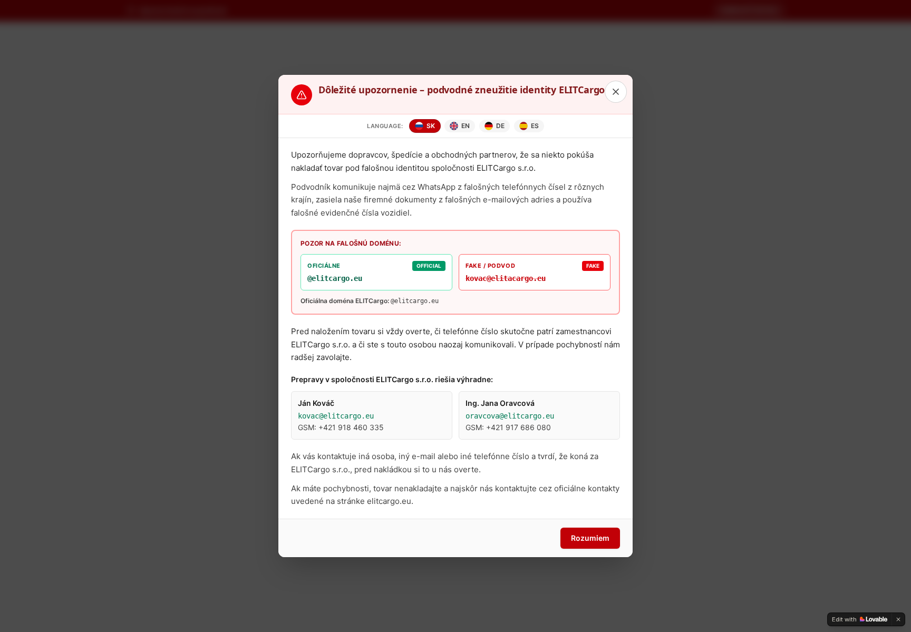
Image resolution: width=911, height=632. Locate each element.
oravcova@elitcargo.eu (510, 416)
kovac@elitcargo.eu (336, 416)
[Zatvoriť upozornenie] (615, 91)
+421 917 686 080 (518, 427)
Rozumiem (590, 537)
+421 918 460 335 (351, 427)
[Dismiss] (898, 619)
